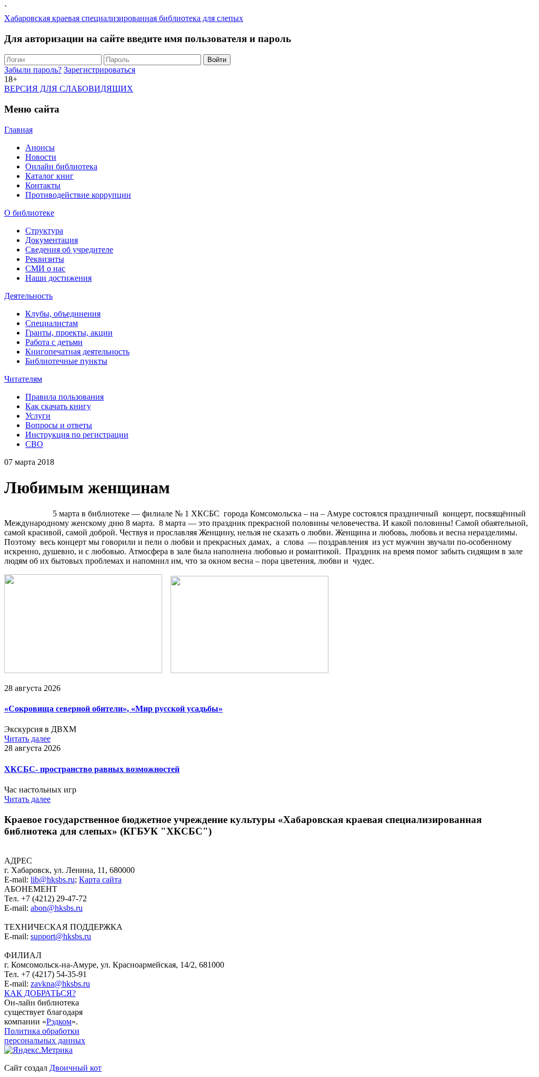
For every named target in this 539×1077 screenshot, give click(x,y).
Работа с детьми (54, 342)
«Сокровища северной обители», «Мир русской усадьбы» (113, 708)
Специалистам (51, 323)
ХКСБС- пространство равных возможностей (91, 769)
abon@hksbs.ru (57, 907)
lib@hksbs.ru (53, 879)
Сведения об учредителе (69, 249)
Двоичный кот (75, 1067)
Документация (51, 240)
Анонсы (40, 147)
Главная (18, 129)
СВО (34, 444)
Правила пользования (64, 396)
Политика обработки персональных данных (44, 1036)
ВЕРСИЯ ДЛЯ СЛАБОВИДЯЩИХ (68, 88)
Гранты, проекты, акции (69, 332)
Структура (44, 230)
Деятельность (28, 295)
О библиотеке (29, 212)
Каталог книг (49, 175)
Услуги (38, 415)
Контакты (43, 185)
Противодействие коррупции (78, 194)
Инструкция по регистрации (76, 434)
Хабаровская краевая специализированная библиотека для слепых (123, 18)
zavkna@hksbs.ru (60, 983)
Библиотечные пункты (66, 361)
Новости (40, 157)
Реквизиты (44, 259)
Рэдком (59, 1021)
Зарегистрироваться (99, 69)
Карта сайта (100, 879)
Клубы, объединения (63, 313)
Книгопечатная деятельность (77, 351)
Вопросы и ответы (58, 425)
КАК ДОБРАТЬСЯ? (40, 993)
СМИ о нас (45, 268)
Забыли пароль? (33, 69)
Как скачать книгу (58, 406)
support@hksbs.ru (61, 936)
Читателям (23, 378)
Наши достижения (58, 277)
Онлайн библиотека (61, 166)
